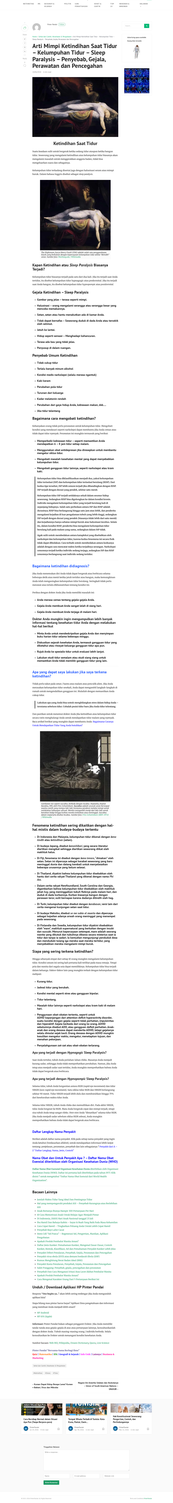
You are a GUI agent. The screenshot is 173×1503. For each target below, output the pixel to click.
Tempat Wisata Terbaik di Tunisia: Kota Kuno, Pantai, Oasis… (86, 1420)
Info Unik (86, 1354)
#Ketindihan (38, 1373)
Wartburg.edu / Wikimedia (69, 257)
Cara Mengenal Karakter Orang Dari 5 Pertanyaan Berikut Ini (68, 1279)
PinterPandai (34, 1427)
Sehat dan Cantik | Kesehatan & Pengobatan (55, 36)
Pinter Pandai (55, 24)
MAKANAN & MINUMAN (124, 5)
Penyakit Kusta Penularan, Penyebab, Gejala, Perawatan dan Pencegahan (74, 1264)
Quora (93, 1343)
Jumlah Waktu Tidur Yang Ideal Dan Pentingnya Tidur (64, 1199)
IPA (39, 4)
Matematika (45, 1354)
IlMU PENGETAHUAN (81, 5)
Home (34, 36)
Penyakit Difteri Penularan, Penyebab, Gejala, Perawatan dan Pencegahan (74, 1252)
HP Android (43, 1312)
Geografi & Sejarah (69, 1354)
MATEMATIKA (28, 4)
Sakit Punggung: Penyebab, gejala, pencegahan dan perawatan (69, 1267)
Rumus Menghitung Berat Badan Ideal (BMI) (60, 1260)
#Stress (47, 1373)
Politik (67, 4)
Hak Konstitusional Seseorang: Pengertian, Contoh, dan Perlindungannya (127, 1419)
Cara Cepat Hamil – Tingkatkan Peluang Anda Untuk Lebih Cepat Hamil (73, 1226)
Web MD (53, 1343)
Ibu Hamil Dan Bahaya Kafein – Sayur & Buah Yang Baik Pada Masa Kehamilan (77, 1222)
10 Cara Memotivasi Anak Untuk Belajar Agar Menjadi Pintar (68, 1214)
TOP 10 (112, 5)
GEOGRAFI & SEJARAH (49, 5)
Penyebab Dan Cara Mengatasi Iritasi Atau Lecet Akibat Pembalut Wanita (74, 1271)
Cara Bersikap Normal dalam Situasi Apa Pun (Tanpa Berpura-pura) (40, 1420)
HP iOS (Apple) (44, 1316)
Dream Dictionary (79, 1343)
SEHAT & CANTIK (97, 5)
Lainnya (96, 1354)
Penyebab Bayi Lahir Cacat (50, 1230)
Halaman (144, 4)
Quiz (34, 1354)
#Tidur (55, 1373)
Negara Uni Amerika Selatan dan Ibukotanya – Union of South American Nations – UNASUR (98, 1385)
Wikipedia (64, 1343)
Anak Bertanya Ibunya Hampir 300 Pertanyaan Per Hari (65, 1211)
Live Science (103, 1343)
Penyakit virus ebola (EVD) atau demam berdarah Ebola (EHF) (68, 1256)
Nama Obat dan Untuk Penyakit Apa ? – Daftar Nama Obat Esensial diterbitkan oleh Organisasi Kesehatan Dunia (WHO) (75, 1160)
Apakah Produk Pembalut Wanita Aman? (58, 1241)
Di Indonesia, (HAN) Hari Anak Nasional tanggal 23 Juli (65, 1218)
